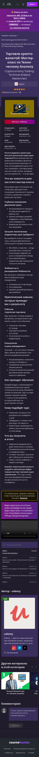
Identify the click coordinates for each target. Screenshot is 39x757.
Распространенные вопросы (24, 749)
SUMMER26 (13, 25)
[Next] (36, 666)
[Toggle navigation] (3, 4)
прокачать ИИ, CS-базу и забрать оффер (19, 16)
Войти (32, 4)
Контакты (7, 749)
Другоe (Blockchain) (25, 130)
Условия (31, 753)
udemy (8, 633)
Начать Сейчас (19, 122)
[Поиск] (17, 4)
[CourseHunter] (9, 4)
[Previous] (32, 666)
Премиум (23, 498)
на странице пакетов (19, 28)
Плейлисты (9, 753)
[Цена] (23, 4)
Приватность (20, 753)
